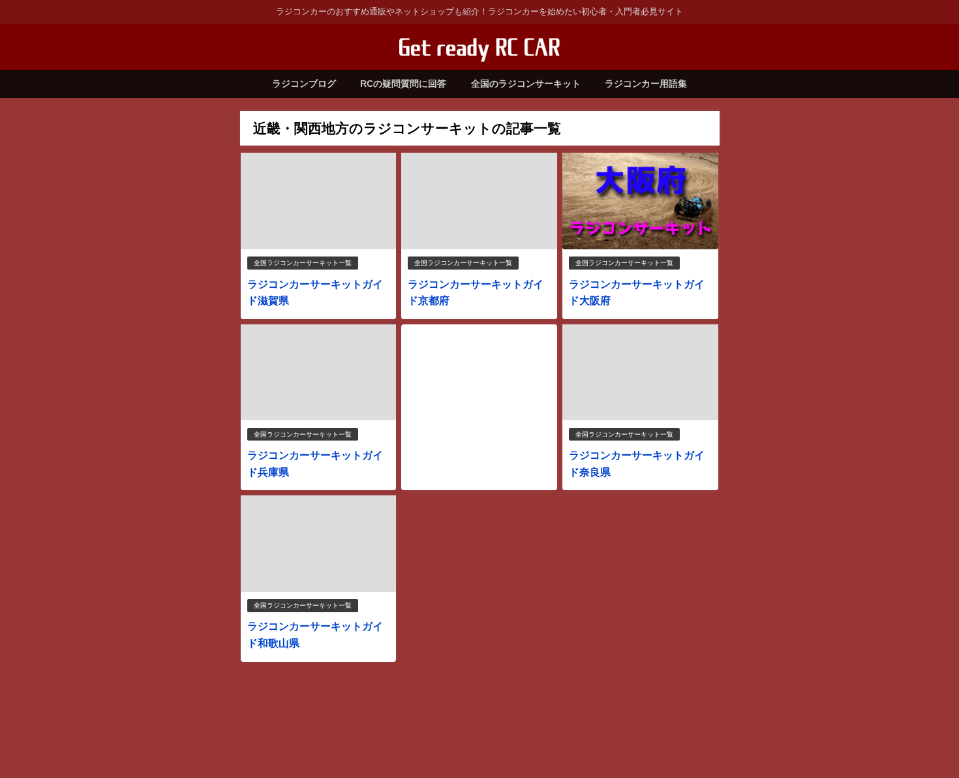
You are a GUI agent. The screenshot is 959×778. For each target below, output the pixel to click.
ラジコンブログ (304, 83)
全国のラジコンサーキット (526, 83)
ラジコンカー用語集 (646, 83)
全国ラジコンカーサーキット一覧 (303, 263)
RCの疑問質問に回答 (403, 83)
